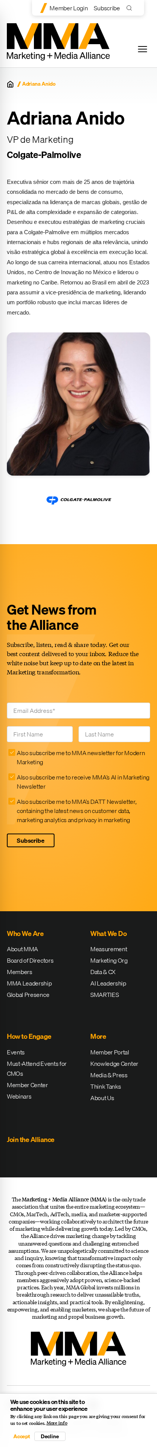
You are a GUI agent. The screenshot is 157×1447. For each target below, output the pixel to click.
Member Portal (109, 1052)
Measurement (108, 949)
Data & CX (102, 972)
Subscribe (107, 8)
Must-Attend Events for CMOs (37, 1068)
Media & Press (109, 1075)
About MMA (22, 949)
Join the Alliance (30, 1139)
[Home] (10, 84)
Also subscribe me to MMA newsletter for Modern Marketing (81, 757)
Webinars (19, 1096)
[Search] (131, 8)
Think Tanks (105, 1086)
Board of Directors (30, 960)
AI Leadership (108, 983)
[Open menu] (142, 49)
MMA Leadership (29, 983)
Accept (21, 1436)
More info (56, 1423)
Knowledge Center (114, 1063)
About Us (102, 1098)
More (98, 1036)
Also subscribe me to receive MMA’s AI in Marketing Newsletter (83, 781)
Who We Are (25, 933)
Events (16, 1052)
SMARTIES (104, 995)
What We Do (108, 933)
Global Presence (28, 995)
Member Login (69, 8)
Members (19, 972)
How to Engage (29, 1036)
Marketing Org (109, 960)
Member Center (27, 1085)
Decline (50, 1436)
